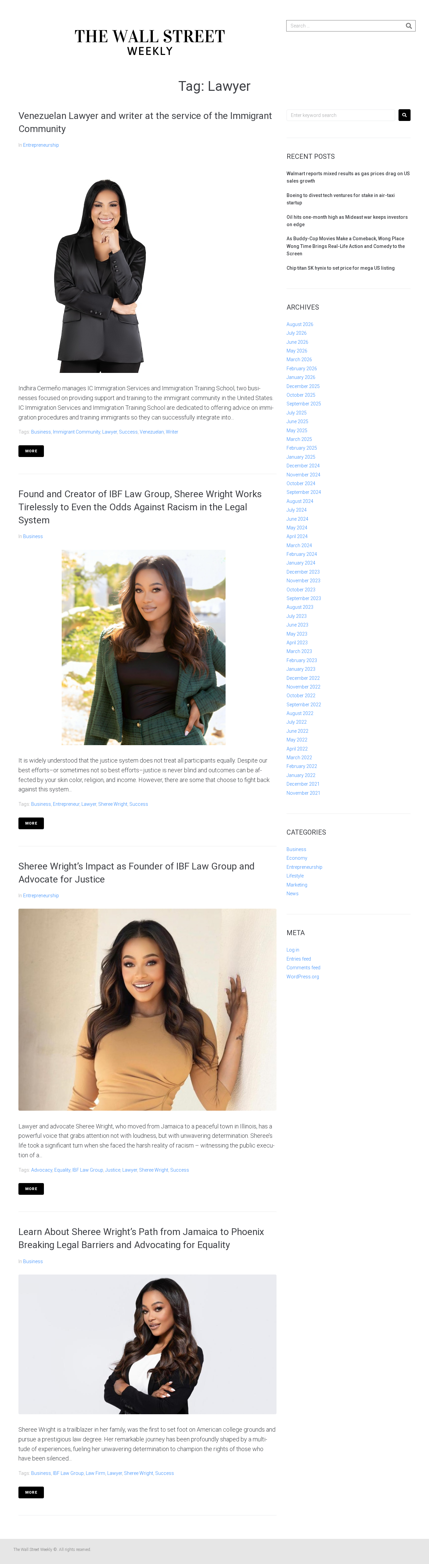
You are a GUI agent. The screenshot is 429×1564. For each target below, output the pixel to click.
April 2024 (297, 536)
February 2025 (302, 448)
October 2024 (301, 483)
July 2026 (297, 333)
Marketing (297, 885)
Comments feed (303, 967)
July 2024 (297, 510)
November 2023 (303, 580)
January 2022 (301, 775)
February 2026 (302, 368)
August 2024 (300, 501)
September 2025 (304, 403)
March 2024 (299, 545)
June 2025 (297, 421)
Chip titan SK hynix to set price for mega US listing (341, 268)
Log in (293, 950)
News (293, 893)
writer (172, 432)
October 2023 (301, 589)
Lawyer (109, 432)
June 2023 (297, 625)
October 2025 (301, 395)
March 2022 (299, 757)
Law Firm (95, 1473)
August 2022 (300, 713)
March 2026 (299, 359)
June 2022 (297, 731)
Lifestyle (295, 875)
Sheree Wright (112, 804)
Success (128, 432)
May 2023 (297, 634)
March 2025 (299, 439)
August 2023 (300, 607)
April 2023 (297, 642)
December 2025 (303, 386)
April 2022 (297, 749)
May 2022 (297, 739)
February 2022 (302, 766)
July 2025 (297, 412)
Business (41, 432)
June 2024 (297, 519)
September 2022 (304, 704)
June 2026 (297, 342)
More (31, 451)
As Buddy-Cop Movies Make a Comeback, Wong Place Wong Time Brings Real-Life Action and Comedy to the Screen (346, 246)
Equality (62, 1170)
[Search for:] (341, 115)
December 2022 (303, 678)
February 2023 (302, 660)
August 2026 (300, 324)
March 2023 (299, 651)
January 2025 (301, 457)
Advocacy (41, 1170)
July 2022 (297, 722)
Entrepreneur (66, 804)
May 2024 (297, 527)
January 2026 (301, 377)
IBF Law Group (87, 1170)
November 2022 (303, 687)
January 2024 (301, 563)
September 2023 (304, 598)
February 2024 (302, 554)
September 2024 (304, 492)
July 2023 (297, 616)
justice (112, 1170)
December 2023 (303, 572)
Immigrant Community (76, 432)
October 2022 (301, 695)
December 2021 (303, 784)
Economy (297, 858)
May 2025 (297, 430)
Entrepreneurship (41, 145)
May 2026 (297, 350)
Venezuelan (152, 432)
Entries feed (299, 959)
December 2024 (303, 465)
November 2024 (303, 474)
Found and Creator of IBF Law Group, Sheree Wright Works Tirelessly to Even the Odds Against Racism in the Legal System (140, 507)
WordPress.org (303, 976)
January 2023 (301, 669)
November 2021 (303, 793)
